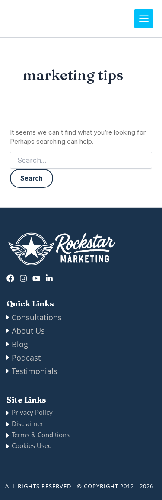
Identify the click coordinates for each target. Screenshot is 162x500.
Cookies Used (32, 445)
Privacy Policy (32, 412)
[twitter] (36, 278)
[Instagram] (23, 278)
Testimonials (34, 371)
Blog (20, 344)
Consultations (37, 317)
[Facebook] (10, 278)
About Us (28, 331)
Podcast (26, 357)
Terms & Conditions (41, 434)
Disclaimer (27, 423)
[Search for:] (81, 160)
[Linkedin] (49, 278)
